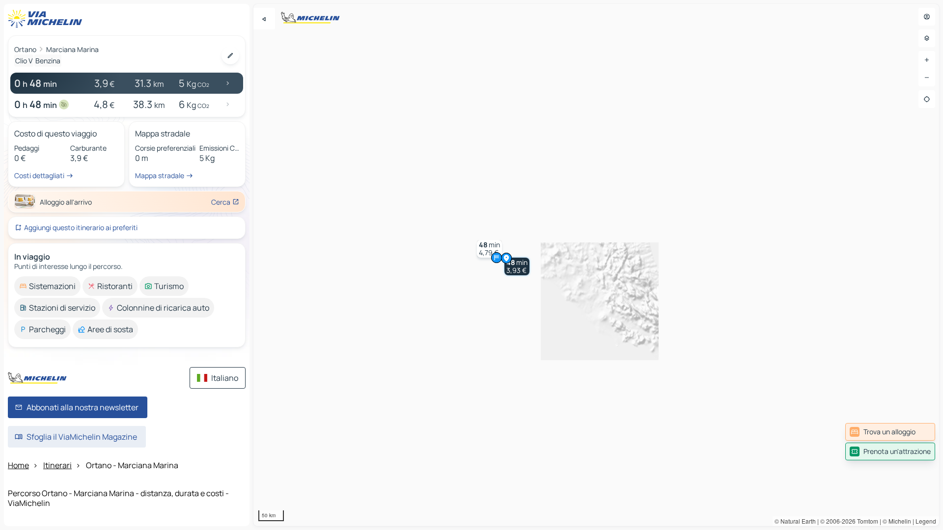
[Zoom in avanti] (926, 60)
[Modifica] (230, 55)
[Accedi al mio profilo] (926, 17)
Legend (925, 521)
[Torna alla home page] (47, 18)
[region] (596, 265)
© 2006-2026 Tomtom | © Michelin (865, 521)
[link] (890, 432)
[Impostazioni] (926, 38)
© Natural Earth (795, 521)
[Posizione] (926, 99)
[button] (516, 266)
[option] (47, 286)
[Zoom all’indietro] (926, 77)
